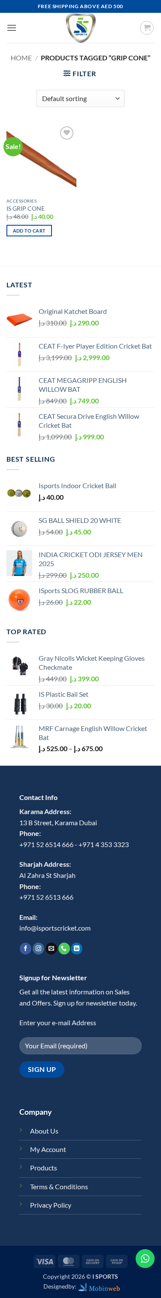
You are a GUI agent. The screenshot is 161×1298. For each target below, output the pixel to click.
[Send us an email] (51, 949)
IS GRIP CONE (25, 208)
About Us (44, 1131)
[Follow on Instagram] (38, 949)
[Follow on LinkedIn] (76, 949)
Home (21, 58)
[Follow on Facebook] (25, 949)
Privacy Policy (50, 1205)
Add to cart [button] (29, 230)
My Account (48, 1149)
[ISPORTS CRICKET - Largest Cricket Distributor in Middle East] (80, 28)
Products (43, 1168)
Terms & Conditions (59, 1186)
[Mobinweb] (99, 1286)
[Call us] (64, 949)
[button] (11, 27)
